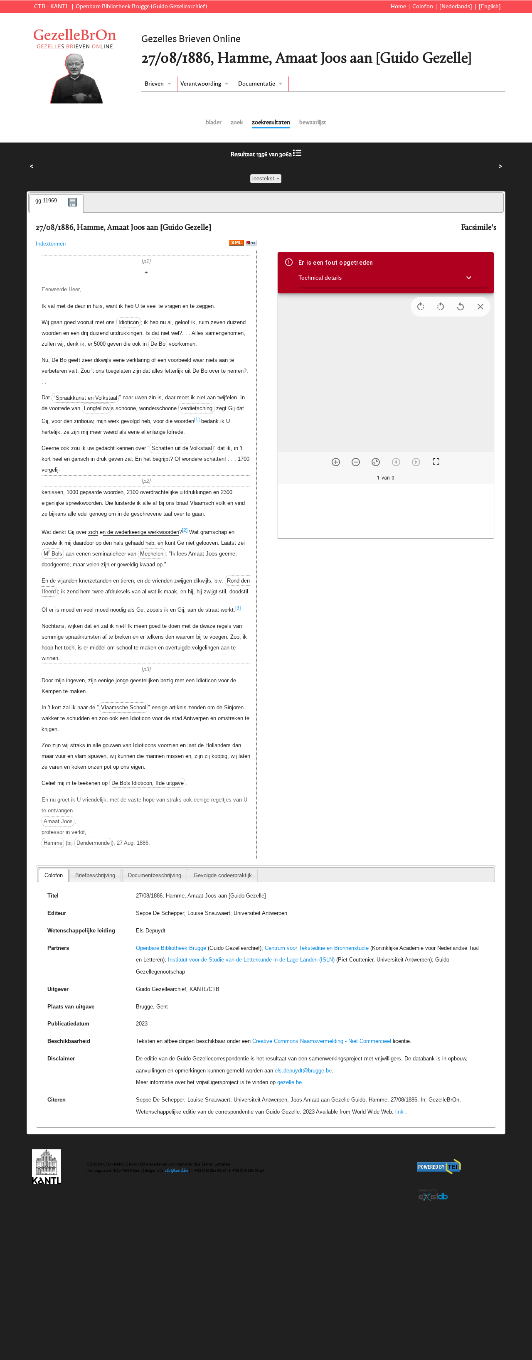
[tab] (57, 203)
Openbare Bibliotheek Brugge (171, 948)
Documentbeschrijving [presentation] (154, 875)
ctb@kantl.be (176, 1170)
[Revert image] (460, 307)
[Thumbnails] (386, 511)
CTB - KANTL (51, 7)
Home (398, 7)
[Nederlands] (455, 7)
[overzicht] (297, 154)
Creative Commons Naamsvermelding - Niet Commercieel (321, 1041)
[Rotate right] (421, 307)
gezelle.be (289, 1082)
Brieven (154, 84)
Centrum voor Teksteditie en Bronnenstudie (317, 948)
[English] (490, 7)
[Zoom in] (336, 462)
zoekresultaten (271, 122)
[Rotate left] (441, 307)
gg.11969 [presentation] (46, 200)
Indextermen (51, 244)
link (399, 1112)
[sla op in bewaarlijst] (72, 208)
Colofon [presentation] (53, 875)
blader (214, 122)
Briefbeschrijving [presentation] (95, 875)
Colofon (422, 7)
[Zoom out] (356, 462)
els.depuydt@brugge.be (303, 1070)
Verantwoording (200, 84)
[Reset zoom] (376, 462)
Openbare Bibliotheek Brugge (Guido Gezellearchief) (141, 7)
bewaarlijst (312, 122)
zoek (237, 122)
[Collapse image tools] (480, 307)
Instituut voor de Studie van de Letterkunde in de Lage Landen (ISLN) (251, 960)
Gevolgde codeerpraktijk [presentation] (223, 875)
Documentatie (256, 84)
